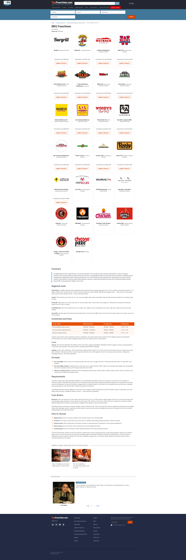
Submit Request (61, 63)
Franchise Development (104, 7)
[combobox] (62, 12)
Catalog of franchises (79, 527)
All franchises (77, 517)
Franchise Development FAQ (80, 534)
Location (64, 7)
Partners (76, 540)
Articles (95, 517)
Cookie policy (96, 540)
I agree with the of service (119, 524)
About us (95, 524)
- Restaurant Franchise (64, 50)
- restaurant (86, 86)
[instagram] (56, 525)
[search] (117, 3)
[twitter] (63, 525)
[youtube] (59, 525)
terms (120, 524)
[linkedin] (52, 525)
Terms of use (96, 537)
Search (131, 16)
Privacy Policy (96, 534)
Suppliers (76, 537)
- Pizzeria (87, 251)
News (94, 521)
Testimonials (77, 524)
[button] (131, 3)
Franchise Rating (93, 7)
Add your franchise (115, 7)
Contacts (95, 530)
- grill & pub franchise (86, 50)
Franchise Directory (56, 7)
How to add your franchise (80, 521)
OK (130, 522)
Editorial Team (96, 527)
